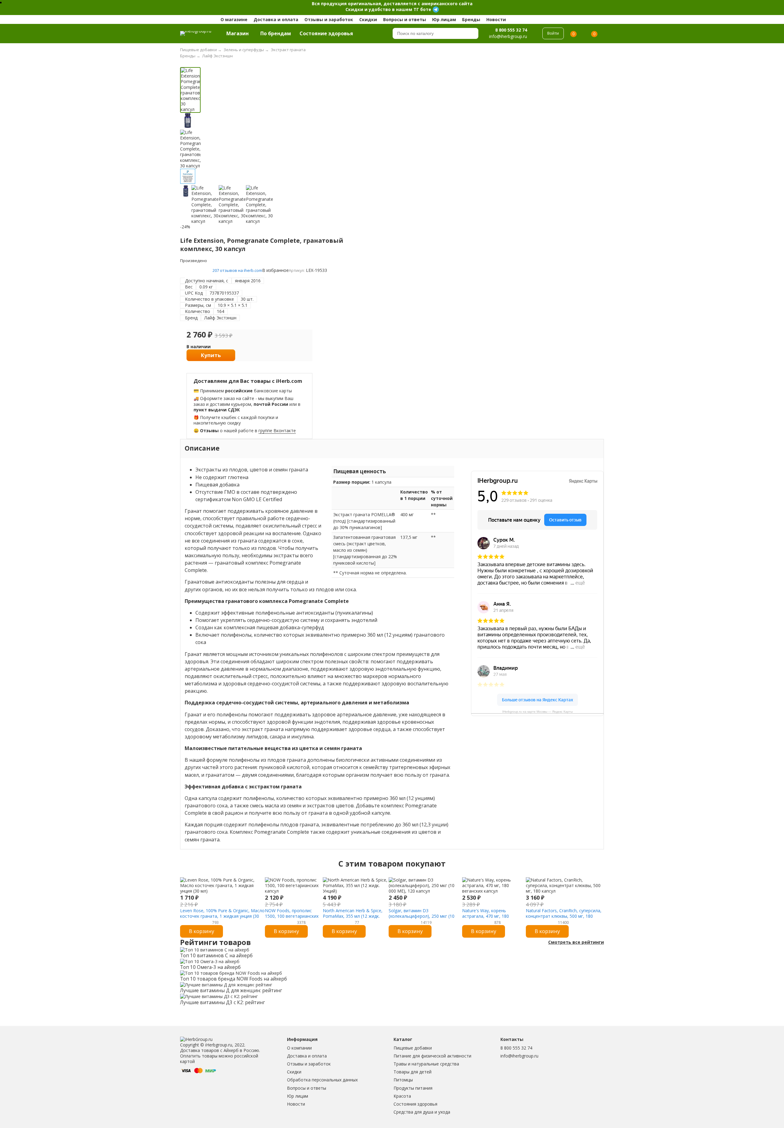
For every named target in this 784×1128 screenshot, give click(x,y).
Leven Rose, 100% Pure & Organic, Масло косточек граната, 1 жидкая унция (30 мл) (222, 916)
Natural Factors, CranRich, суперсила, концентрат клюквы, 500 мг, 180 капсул (563, 916)
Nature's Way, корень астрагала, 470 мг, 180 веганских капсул (485, 916)
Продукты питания (413, 1088)
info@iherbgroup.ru (519, 1056)
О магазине (234, 19)
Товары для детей (413, 1072)
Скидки (368, 19)
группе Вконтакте (277, 430)
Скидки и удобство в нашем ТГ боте (388, 9)
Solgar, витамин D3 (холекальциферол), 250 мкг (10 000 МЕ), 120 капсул (421, 916)
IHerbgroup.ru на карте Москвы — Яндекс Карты (537, 711)
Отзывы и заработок (328, 19)
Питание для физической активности (432, 1056)
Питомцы (403, 1080)
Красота (402, 1096)
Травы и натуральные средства (426, 1064)
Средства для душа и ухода (422, 1112)
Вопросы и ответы (404, 19)
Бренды (471, 19)
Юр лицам (444, 19)
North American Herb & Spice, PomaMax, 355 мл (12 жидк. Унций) (353, 916)
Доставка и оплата (276, 19)
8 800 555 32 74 (511, 29)
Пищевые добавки (413, 1048)
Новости (496, 19)
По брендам (275, 33)
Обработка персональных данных (322, 1080)
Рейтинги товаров (215, 942)
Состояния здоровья (415, 1104)
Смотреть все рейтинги (576, 942)
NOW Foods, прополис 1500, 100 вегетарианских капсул (291, 916)
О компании (299, 1048)
